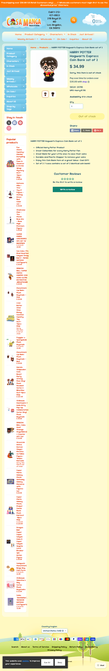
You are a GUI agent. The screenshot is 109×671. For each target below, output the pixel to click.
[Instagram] (9, 128)
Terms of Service (40, 646)
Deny (60, 663)
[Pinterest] (20, 122)
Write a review (67, 189)
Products (43, 47)
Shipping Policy (59, 646)
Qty (72, 102)
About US (87, 39)
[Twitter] (9, 122)
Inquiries (74, 39)
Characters (58, 35)
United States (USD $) (53, 630)
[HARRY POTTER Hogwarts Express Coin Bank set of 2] (45, 94)
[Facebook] (14, 122)
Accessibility (91, 646)
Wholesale (48, 39)
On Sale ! (62, 39)
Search (14, 646)
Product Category (36, 35)
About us (25, 646)
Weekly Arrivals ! (28, 39)
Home (18, 34)
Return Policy (76, 646)
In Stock (72, 34)
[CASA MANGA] (24, 20)
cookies (25, 661)
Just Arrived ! (86, 34)
